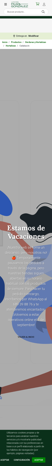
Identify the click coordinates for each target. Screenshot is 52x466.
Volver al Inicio (26, 337)
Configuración (22, 460)
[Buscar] (43, 11)
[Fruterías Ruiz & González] (19, 4)
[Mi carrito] (37, 4)
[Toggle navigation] (5, 4)
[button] (44, 4)
